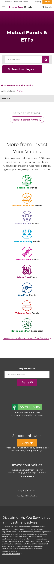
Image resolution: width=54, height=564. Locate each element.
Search (48, 7)
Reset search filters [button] (25, 119)
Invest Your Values (21, 2)
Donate (47, 2)
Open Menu (3, 7)
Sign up (38, 2)
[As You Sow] (27, 407)
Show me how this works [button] (18, 85)
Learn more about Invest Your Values (26, 338)
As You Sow (6, 2)
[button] (45, 59)
